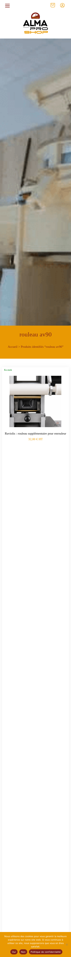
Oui (14, 951)
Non (23, 951)
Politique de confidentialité (46, 951)
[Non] (66, 944)
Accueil (12, 346)
